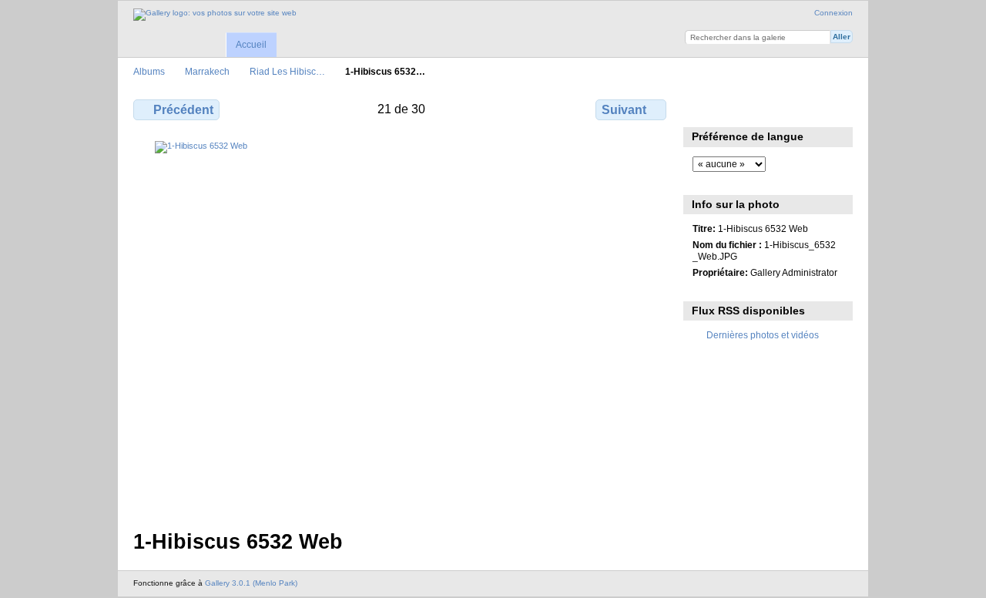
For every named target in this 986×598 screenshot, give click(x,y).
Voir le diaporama (733, 108)
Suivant (624, 109)
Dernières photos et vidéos (762, 335)
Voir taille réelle (700, 108)
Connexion (833, 12)
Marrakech (207, 71)
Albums (149, 71)
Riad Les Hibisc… (287, 71)
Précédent (183, 109)
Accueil (251, 44)
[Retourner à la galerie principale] (215, 14)
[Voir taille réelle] (401, 326)
